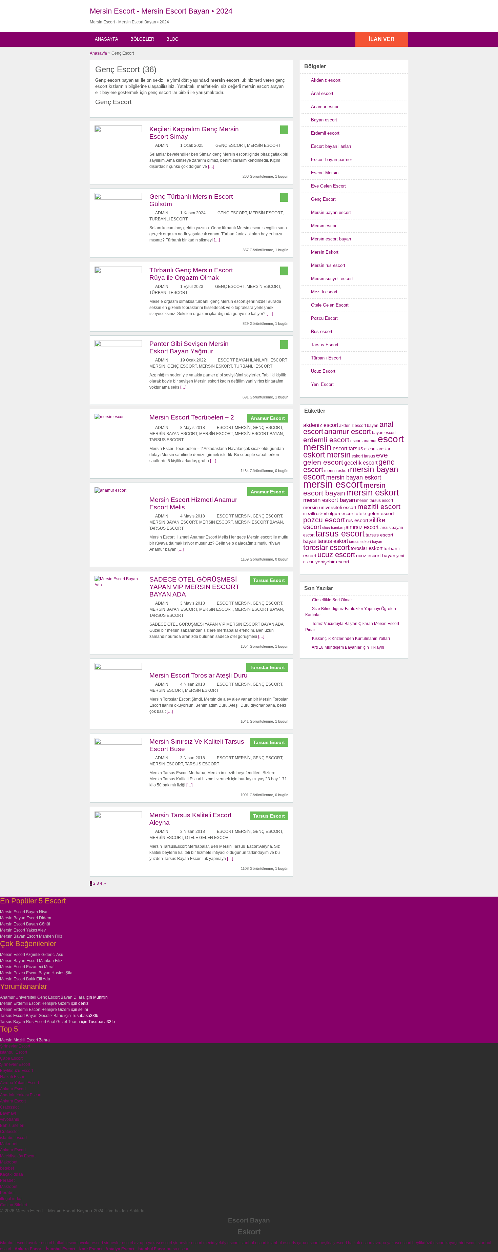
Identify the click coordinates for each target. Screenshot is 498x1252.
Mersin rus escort (328, 265)
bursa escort (178, 1249)
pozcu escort (324, 520)
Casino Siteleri (13, 1204)
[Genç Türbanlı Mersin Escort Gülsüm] (118, 198)
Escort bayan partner (331, 159)
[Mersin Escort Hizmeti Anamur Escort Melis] (110, 490)
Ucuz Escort (323, 371)
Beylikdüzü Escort (16, 1070)
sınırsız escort (362, 527)
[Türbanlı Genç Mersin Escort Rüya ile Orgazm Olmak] (118, 272)
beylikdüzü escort (428, 1242)
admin (161, 145)
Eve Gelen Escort (328, 186)
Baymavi (8, 1113)
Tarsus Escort (166, 439)
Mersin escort (264, 145)
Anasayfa (106, 39)
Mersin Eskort (215, 366)
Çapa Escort (11, 1058)
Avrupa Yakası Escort (19, 1082)
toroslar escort (326, 547)
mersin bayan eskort (353, 477)
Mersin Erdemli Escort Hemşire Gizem (35, 1003)
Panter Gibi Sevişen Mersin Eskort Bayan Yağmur (189, 347)
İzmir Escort (90, 1249)
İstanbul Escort (13, 1052)
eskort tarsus (363, 456)
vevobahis (9, 1119)
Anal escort (322, 93)
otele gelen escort (375, 513)
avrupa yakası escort (153, 1242)
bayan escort (384, 432)
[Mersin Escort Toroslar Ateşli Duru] (118, 668)
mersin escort (332, 484)
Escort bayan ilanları (243, 360)
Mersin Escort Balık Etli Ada (25, 979)
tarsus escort (340, 533)
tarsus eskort (332, 541)
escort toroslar (377, 449)
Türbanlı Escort (168, 219)
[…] (211, 166)
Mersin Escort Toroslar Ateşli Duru (198, 675)
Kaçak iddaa (11, 1174)
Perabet (7, 1180)
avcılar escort (40, 1242)
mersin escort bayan (344, 489)
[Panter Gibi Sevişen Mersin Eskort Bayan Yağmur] (118, 345)
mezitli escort (378, 507)
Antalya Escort (119, 1249)
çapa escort (307, 1242)
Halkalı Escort (12, 1076)
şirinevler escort (118, 1242)
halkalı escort (65, 1242)
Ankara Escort (13, 1089)
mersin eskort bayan (329, 500)
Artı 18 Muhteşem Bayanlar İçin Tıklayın (348, 647)
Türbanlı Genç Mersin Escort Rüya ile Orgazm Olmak (191, 274)
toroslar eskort (366, 548)
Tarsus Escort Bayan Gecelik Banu (31, 1015)
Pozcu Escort (324, 318)
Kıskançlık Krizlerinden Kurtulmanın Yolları (351, 638)
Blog (172, 39)
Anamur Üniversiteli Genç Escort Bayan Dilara (42, 997)
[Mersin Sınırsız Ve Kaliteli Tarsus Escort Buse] (118, 743)
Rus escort (321, 331)
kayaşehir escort (460, 1242)
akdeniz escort (320, 425)
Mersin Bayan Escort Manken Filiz (31, 936)
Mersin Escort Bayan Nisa (23, 911)
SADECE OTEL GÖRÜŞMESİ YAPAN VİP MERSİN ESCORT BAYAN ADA (194, 587)
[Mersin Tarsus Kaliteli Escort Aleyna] (118, 817)
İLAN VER (382, 39)
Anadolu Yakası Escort (20, 1095)
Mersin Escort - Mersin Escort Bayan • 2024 (161, 11)
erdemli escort (326, 440)
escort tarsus (348, 448)
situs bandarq (333, 528)
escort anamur (363, 440)
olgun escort (341, 513)
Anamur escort (325, 106)
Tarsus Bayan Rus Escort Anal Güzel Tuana (40, 1021)
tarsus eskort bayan (365, 542)
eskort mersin (327, 455)
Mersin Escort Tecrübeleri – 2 (191, 417)
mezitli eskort (315, 513)
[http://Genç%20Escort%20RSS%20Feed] (284, 69)
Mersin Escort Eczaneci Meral (27, 966)
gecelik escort (360, 463)
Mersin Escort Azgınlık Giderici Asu (31, 954)
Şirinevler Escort (15, 1046)
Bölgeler (142, 39)
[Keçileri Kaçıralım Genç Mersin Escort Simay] (118, 131)
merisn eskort (336, 470)
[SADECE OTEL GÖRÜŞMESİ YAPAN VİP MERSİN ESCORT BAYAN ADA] (118, 585)
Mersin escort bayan (259, 433)
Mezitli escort (324, 291)
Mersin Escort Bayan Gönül (25, 924)
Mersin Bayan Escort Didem (25, 918)
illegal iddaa (11, 1198)
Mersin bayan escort (173, 433)
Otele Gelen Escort (208, 837)
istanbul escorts (281, 1242)
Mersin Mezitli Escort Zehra (25, 1040)
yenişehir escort (332, 561)
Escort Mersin (234, 427)
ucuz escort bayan (375, 555)
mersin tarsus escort (374, 500)
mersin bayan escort (350, 473)
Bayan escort (324, 119)
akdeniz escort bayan (358, 425)
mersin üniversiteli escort (329, 507)
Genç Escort (230, 145)
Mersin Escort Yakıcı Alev (23, 930)
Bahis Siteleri (12, 1125)
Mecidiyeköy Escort (18, 1156)
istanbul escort (13, 1137)
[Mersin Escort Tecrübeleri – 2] (110, 416)
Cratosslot (9, 1107)
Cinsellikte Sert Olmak (332, 600)
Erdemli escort (325, 133)
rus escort (357, 520)
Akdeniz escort (325, 80)
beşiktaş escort (333, 1242)
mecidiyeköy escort (220, 1242)
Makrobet (8, 1143)
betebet (7, 1168)
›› (104, 883)
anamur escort (347, 431)
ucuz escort (336, 554)
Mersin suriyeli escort (332, 278)
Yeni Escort (322, 384)
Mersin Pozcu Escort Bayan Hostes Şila (36, 973)
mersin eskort (372, 492)
